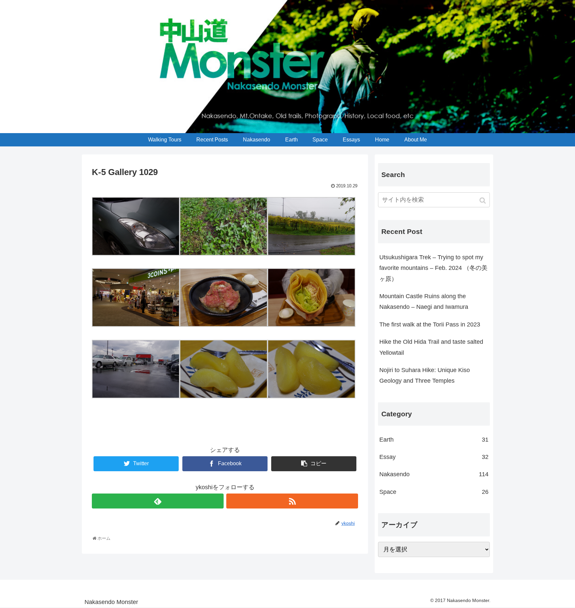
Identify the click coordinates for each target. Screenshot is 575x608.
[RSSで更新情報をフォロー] (292, 501)
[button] (483, 200)
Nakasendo (433, 474)
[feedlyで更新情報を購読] (158, 501)
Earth (433, 439)
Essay (433, 457)
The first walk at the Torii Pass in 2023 (429, 324)
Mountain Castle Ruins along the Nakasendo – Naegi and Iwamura (423, 301)
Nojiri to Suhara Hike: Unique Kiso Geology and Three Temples (424, 375)
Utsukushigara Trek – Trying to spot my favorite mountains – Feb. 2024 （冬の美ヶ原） (433, 268)
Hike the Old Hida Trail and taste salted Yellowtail (431, 347)
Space (433, 492)
